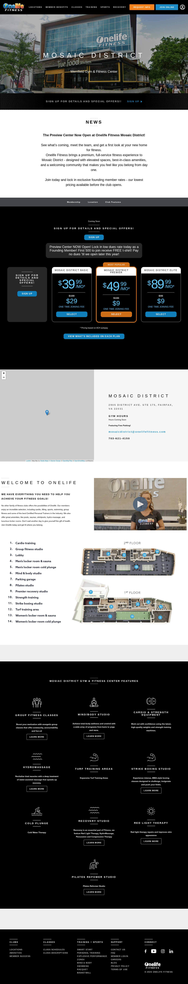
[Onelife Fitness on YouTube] (153, 952)
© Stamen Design (55, 461)
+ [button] (4, 373)
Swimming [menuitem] (83, 966)
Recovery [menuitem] (119, 7)
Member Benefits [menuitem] (57, 7)
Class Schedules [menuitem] (54, 949)
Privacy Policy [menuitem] (120, 966)
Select (72, 314)
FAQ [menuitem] (113, 953)
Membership (74, 202)
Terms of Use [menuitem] (119, 969)
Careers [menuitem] (116, 959)
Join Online (167, 7)
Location (93, 202)
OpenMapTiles (67, 461)
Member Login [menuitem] (119, 956)
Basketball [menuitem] (84, 973)
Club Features (113, 202)
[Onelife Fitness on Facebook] (145, 952)
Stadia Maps (44, 461)
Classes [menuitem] (77, 7)
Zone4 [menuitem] (81, 959)
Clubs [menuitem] (14, 942)
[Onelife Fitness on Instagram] (163, 952)
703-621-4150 (119, 438)
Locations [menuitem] (35, 7)
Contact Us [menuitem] (118, 949)
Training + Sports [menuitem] (90, 942)
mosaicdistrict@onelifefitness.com (137, 432)
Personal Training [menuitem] (88, 953)
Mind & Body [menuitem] (84, 963)
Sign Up (133, 101)
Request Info (141, 7)
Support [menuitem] (117, 942)
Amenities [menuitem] (16, 953)
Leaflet (28, 461)
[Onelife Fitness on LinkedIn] (171, 952)
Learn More (36, 737)
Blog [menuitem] (114, 963)
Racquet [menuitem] (82, 969)
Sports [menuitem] (105, 7)
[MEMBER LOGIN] (182, 7)
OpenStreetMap (79, 461)
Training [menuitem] (91, 7)
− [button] (4, 377)
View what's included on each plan (94, 336)
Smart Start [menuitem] (85, 949)
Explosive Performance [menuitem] (92, 956)
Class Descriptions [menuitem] (55, 953)
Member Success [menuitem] (20, 956)
